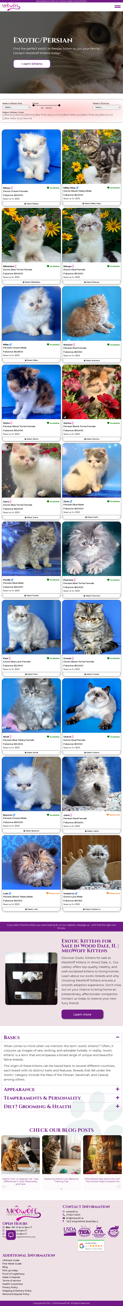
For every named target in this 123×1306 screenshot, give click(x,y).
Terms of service (11, 1280)
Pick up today (10, 1270)
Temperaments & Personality (42, 1098)
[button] (61, 1037)
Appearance (19, 1089)
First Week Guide (12, 1263)
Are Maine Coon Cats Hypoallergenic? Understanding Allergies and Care (102, 1181)
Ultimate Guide (10, 1260)
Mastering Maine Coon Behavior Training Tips (20, 1180)
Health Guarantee (12, 1284)
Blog (5, 1267)
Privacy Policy (10, 1287)
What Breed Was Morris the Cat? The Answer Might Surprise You (61, 1180)
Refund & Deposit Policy (15, 1294)
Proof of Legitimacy (13, 1274)
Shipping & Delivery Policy (16, 1290)
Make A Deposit (11, 1277)
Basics (12, 1037)
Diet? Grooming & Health (37, 1106)
